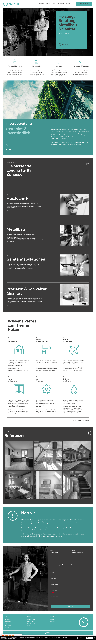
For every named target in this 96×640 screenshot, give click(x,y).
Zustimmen (89, 637)
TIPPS (6, 623)
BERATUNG (7, 619)
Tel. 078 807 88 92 (84, 3)
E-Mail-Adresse (54, 584)
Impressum (52, 619)
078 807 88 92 (55, 552)
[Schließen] (94, 638)
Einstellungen (81, 637)
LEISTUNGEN (8, 621)
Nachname (54, 578)
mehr (8, 213)
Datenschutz (52, 621)
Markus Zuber (50, 501)
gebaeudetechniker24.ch (29, 530)
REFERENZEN (8, 625)
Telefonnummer (55, 590)
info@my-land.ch (78, 552)
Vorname (53, 572)
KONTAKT (7, 627)
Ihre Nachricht (54, 596)
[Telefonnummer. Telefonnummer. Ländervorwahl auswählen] (53, 592)
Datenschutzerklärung (12, 638)
